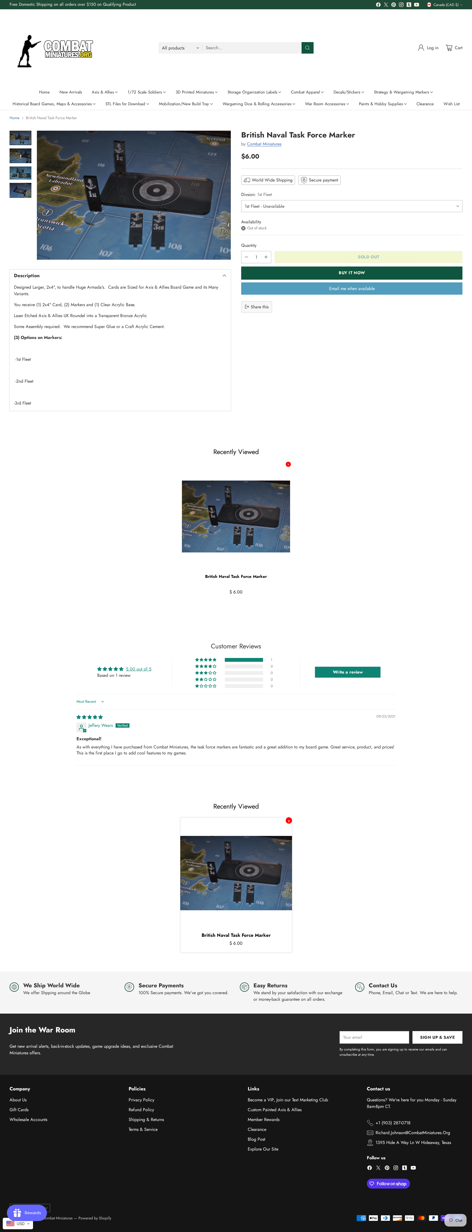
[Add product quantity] (266, 257)
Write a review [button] (348, 672)
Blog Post (256, 1139)
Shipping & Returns (146, 1119)
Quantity (248, 245)
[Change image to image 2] (20, 155)
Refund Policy (141, 1110)
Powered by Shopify (94, 1218)
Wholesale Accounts (28, 1119)
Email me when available (352, 288)
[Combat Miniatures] (57, 48)
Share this (260, 306)
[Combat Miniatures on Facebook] (378, 5)
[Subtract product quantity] (246, 257)
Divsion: (256, 194)
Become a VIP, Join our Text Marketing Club (288, 1100)
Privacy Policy (141, 1100)
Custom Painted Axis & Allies (275, 1110)
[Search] (308, 48)
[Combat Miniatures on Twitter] (386, 5)
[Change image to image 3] (20, 173)
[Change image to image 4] (20, 190)
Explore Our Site (263, 1149)
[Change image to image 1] (20, 138)
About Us (18, 1100)
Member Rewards (263, 1119)
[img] (89, 717)
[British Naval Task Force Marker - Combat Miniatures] (134, 195)
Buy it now (352, 273)
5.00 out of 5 (138, 669)
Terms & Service (143, 1129)
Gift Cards (19, 1110)
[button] (206, 660)
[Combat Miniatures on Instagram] (401, 5)
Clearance (257, 1129)
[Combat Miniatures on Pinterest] (393, 5)
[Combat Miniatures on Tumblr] (409, 5)
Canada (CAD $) (446, 4)
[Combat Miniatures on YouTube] (416, 5)
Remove (288, 464)
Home (14, 118)
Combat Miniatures (264, 144)
